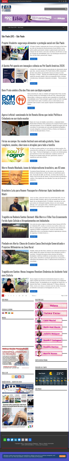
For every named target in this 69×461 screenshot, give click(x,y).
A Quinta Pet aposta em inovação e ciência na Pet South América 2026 (33, 66)
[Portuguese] (9, 313)
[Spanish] (12, 313)
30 (26, 295)
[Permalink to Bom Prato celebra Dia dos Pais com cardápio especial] (14, 107)
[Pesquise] (66, 9)
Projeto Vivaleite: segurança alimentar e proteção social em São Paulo (33, 43)
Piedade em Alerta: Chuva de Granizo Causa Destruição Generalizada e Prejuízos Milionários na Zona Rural (33, 245)
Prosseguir (62, 456)
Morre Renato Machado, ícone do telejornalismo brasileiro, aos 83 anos (33, 167)
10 (19, 295)
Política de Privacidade (41, 445)
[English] (3, 313)
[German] (6, 313)
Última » (34, 295)
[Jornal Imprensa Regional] (6, 10)
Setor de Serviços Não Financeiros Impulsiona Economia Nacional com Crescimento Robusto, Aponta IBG (34, 3)
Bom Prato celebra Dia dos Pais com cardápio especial (26, 90)
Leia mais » (34, 59)
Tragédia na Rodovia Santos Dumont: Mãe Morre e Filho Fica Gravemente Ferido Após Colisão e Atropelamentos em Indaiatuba (34, 218)
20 (22, 295)
